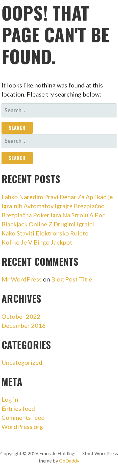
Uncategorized (22, 362)
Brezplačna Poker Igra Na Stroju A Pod (54, 215)
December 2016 (24, 325)
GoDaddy (69, 460)
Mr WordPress (22, 279)
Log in (10, 399)
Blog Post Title (71, 279)
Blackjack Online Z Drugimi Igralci (48, 224)
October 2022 (21, 316)
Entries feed (18, 408)
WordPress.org (22, 426)
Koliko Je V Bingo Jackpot (37, 242)
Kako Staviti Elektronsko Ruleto (45, 233)
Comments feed (23, 417)
